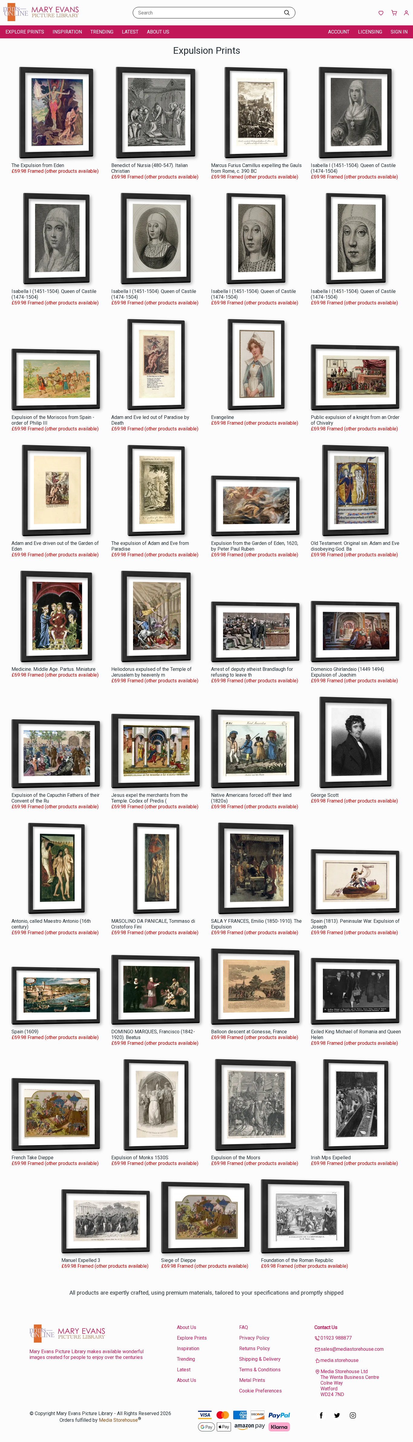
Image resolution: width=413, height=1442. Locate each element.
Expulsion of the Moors (235, 1157)
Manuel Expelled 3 (80, 1260)
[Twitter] (337, 1418)
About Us (158, 32)
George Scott (325, 795)
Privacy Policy (254, 1338)
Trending (101, 32)
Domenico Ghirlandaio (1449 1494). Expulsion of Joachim (348, 672)
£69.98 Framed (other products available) (55, 171)
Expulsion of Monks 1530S (139, 1157)
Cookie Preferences (260, 1391)
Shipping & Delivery (260, 1359)
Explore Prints (24, 32)
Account (339, 32)
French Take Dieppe (32, 1157)
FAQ (243, 1327)
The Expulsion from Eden (37, 165)
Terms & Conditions (260, 1370)
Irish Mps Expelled (331, 1157)
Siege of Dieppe (178, 1260)
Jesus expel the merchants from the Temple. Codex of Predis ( (149, 798)
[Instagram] (353, 1418)
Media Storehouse (118, 1420)
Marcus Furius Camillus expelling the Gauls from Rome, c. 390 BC (256, 168)
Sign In (399, 32)
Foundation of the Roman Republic (297, 1260)
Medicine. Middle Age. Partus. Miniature (53, 669)
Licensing (370, 32)
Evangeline (222, 417)
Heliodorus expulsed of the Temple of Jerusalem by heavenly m (151, 672)
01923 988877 (336, 1338)
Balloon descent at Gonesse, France (249, 1032)
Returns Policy (254, 1348)
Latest (130, 32)
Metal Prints (252, 1380)
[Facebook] (321, 1418)
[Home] (41, 19)
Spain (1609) (24, 1032)
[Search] (287, 12)
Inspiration (67, 32)
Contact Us (325, 1327)
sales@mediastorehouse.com (352, 1349)
